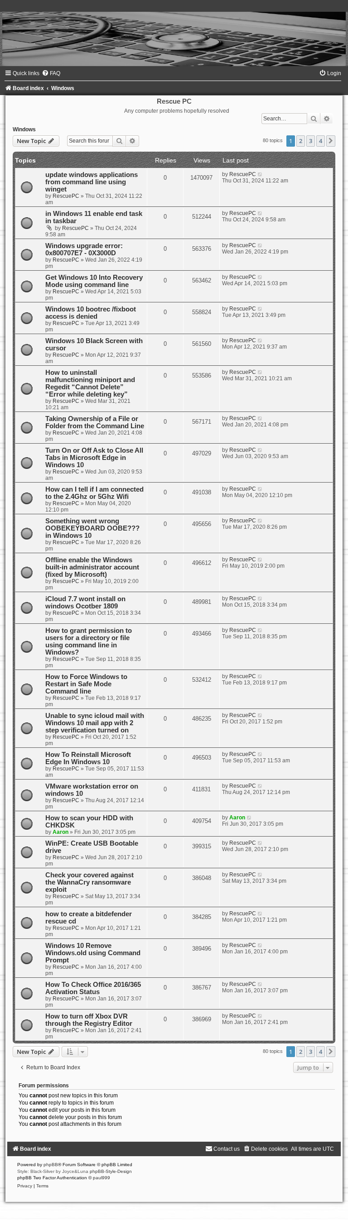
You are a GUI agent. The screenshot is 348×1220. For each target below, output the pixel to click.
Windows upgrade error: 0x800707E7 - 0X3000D (84, 249)
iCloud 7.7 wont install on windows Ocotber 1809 (85, 602)
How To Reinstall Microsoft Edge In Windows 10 (88, 758)
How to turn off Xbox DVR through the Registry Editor (88, 1020)
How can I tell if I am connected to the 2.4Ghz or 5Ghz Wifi (94, 493)
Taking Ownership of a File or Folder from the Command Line (94, 422)
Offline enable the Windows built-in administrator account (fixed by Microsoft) (92, 567)
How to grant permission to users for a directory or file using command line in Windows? (88, 641)
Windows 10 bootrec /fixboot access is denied (90, 313)
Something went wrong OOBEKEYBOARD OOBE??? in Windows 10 (92, 528)
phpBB (51, 1164)
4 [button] (320, 141)
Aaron (60, 832)
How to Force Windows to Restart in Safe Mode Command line (86, 684)
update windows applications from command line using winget (91, 182)
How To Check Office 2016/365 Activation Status (93, 988)
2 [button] (300, 141)
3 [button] (310, 141)
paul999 (101, 1177)
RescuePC (66, 196)
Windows (24, 129)
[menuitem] (51, 73)
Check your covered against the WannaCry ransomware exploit (89, 882)
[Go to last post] (260, 174)
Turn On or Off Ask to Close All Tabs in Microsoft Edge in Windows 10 (94, 458)
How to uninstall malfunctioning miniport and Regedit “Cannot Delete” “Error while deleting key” (90, 383)
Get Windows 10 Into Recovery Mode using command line (94, 281)
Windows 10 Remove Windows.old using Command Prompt (92, 953)
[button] (330, 140)
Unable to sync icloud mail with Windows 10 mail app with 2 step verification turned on (94, 723)
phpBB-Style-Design (111, 1171)
